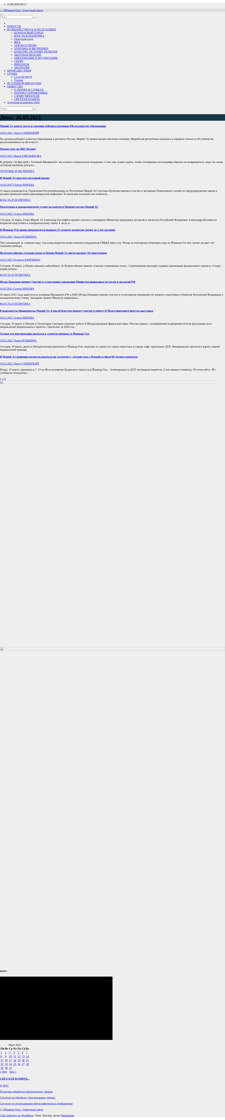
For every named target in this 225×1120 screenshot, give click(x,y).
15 (2, 1060)
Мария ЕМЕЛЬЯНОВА (27, 155)
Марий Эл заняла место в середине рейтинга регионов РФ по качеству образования (53, 126)
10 (10, 1056)
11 (14, 1056)
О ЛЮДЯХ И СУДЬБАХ (29, 89)
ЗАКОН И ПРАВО (25, 45)
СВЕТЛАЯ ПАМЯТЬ (27, 99)
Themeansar (67, 1115)
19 (19, 1060)
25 (14, 1064)
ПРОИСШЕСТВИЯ (19, 70)
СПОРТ (19, 61)
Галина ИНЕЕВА (23, 184)
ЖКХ (17, 42)
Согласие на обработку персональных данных (27, 1097)
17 (10, 1060)
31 (10, 1068)
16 (6, 1060)
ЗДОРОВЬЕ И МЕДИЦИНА (31, 48)
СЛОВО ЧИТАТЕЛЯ (27, 95)
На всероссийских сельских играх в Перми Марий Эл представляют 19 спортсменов (53, 252)
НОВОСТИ (14, 26)
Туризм (18, 80)
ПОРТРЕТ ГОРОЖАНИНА (31, 92)
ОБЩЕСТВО (15, 86)
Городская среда (23, 38)
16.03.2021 (6, 132)
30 (6, 1068)
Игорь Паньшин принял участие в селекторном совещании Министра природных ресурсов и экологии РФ (68, 281)
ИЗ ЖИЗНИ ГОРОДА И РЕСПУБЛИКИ (31, 29)
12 (19, 1056)
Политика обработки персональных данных (26, 1091)
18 (14, 1060)
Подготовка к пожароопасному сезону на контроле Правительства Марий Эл (49, 206)
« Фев (3, 1071)
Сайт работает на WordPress (17, 1115)
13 (23, 1056)
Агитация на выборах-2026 (23, 102)
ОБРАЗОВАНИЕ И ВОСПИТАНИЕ (36, 57)
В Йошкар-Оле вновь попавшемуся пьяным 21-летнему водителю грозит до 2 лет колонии (57, 229)
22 (2, 1064)
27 (23, 1064)
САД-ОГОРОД (23, 76)
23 (6, 1064)
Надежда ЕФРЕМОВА (26, 259)
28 (27, 1064)
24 (10, 1064)
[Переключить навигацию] (1, 14)
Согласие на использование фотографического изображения (36, 1103)
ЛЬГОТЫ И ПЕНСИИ (27, 54)
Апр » (12, 1071)
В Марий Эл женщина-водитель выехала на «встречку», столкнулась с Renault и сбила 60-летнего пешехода (68, 356)
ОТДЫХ (12, 73)
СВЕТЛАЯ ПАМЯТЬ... (15, 1078)
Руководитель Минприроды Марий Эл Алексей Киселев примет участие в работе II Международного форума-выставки (76, 310)
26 (19, 1064)
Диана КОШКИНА (25, 236)
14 (27, 1056)
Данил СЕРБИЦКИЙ (26, 132)
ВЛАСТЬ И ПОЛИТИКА (29, 35)
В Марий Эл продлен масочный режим (25, 177)
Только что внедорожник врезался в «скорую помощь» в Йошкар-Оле (44, 333)
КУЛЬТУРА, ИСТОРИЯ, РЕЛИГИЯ (35, 51)
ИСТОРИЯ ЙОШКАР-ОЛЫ (24, 83)
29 (2, 1068)
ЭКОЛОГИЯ (22, 67)
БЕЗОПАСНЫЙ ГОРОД (28, 32)
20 (23, 1060)
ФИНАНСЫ (21, 64)
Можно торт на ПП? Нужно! (18, 148)
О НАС (4, 1085)
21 (27, 1060)
